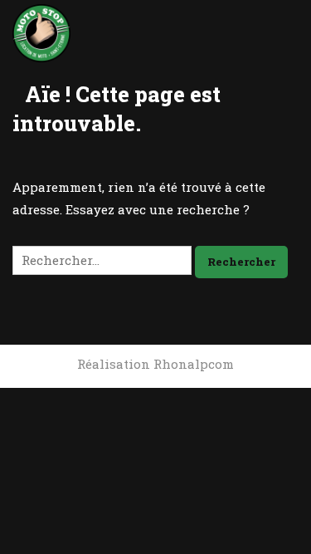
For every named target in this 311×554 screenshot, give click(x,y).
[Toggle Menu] (283, 31)
